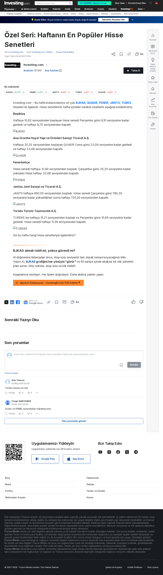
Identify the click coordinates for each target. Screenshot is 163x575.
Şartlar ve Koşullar (114, 567)
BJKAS (80, 102)
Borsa (65, 14)
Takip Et (135, 70)
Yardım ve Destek (96, 491)
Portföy (9, 491)
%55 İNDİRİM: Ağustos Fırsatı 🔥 (94, 3)
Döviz (73, 14)
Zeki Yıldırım (18, 380)
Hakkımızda (93, 477)
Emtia (81, 14)
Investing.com (34, 64)
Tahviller (104, 14)
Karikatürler (116, 14)
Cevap (12, 392)
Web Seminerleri (131, 14)
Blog (7, 477)
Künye (90, 497)
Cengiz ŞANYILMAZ (21, 401)
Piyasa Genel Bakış (52, 14)
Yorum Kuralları (11, 373)
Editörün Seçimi (34, 14)
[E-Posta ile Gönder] (65, 302)
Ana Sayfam (51, 70)
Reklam (90, 484)
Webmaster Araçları (15, 497)
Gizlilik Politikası (134, 567)
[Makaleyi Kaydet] (121, 54)
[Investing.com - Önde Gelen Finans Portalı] (17, 3)
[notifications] (150, 2)
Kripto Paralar (92, 14)
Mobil (8, 484)
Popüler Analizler (14, 14)
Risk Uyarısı (153, 567)
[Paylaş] (113, 54)
